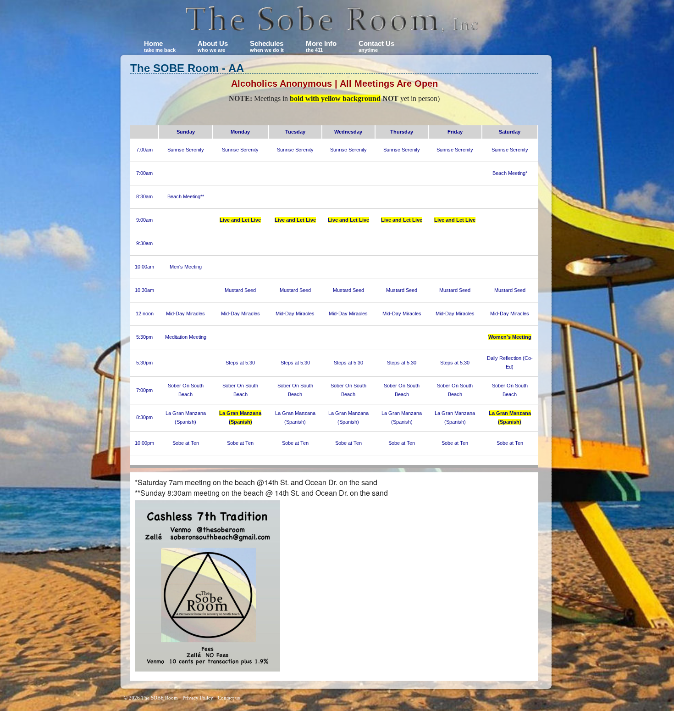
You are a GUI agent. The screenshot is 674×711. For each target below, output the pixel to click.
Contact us (229, 697)
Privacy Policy (197, 697)
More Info (321, 46)
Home (160, 46)
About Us (213, 46)
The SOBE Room (159, 697)
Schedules (267, 46)
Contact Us (376, 46)
